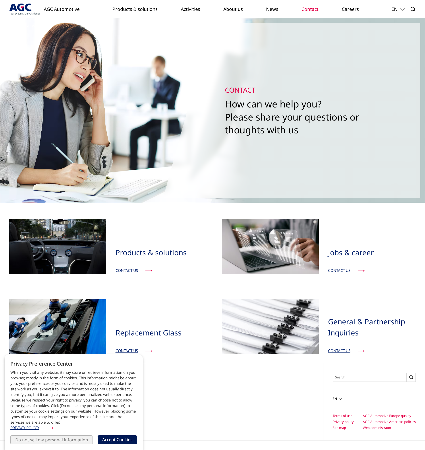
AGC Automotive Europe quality (387, 415)
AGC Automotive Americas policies (389, 421)
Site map (339, 427)
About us (233, 9)
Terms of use (342, 415)
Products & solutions (135, 9)
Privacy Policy (24, 427)
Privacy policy (343, 421)
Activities (190, 9)
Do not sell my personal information (51, 439)
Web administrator (377, 427)
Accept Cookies (117, 439)
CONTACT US (127, 270)
